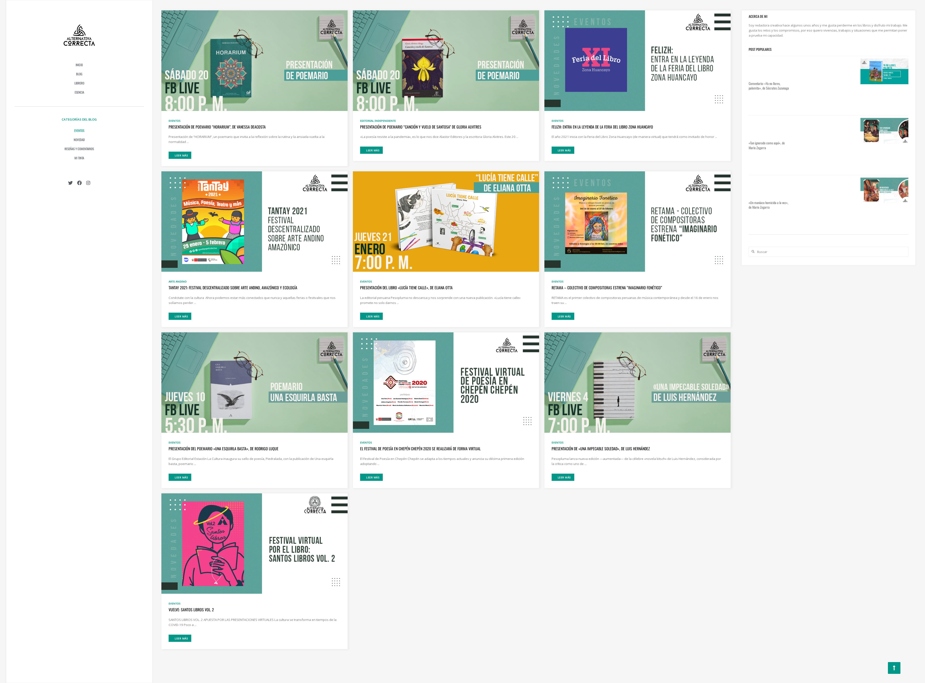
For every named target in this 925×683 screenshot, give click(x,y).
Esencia (79, 92)
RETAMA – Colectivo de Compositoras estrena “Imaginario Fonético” (607, 287)
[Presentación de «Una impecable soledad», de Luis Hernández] (637, 382)
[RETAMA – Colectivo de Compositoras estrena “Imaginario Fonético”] (637, 221)
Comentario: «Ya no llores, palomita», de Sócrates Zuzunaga (769, 85)
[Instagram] (88, 182)
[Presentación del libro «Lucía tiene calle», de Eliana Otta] (446, 221)
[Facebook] (79, 182)
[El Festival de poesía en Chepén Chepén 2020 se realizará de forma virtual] (446, 382)
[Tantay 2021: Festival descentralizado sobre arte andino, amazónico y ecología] (254, 221)
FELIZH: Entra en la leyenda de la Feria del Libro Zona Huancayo (602, 127)
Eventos (79, 130)
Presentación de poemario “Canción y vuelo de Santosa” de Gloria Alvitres (420, 127)
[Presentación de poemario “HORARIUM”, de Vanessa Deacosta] (254, 60)
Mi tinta (79, 157)
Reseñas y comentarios (79, 148)
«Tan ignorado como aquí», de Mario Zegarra (767, 145)
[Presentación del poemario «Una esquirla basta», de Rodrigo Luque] (254, 382)
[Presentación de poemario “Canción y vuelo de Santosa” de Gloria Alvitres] (446, 60)
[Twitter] (70, 182)
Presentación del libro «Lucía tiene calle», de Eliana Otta (406, 287)
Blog (79, 73)
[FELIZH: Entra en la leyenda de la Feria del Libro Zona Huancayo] (637, 60)
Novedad (79, 139)
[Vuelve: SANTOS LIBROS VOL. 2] (254, 543)
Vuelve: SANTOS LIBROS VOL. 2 (191, 609)
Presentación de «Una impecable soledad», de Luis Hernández (601, 448)
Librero (79, 83)
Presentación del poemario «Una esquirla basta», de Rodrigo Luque (223, 448)
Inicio (79, 64)
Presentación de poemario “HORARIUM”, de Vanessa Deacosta (217, 127)
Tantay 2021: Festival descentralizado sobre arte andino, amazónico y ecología (233, 287)
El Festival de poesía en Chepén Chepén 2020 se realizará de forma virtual (420, 448)
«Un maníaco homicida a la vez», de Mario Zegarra (768, 205)
